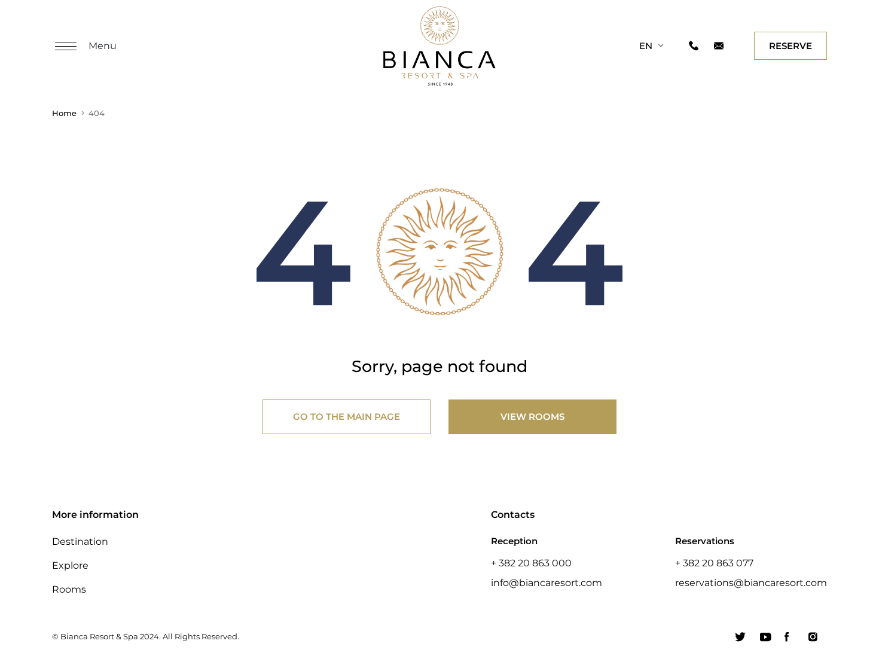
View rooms (532, 416)
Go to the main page (346, 416)
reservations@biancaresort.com (751, 582)
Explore (70, 565)
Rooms (69, 589)
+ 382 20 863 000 (531, 563)
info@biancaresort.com (546, 582)
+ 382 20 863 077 (714, 563)
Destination (80, 541)
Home (64, 113)
